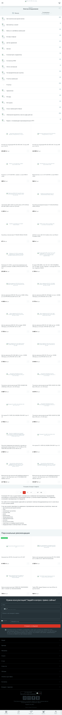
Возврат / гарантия (7, 687)
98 (41, 492)
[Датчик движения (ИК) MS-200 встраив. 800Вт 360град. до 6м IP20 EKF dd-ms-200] (15, 314)
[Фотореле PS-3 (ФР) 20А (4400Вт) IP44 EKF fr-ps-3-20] (15, 405)
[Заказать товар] (28, 151)
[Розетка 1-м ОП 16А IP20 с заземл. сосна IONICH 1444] (15, 164)
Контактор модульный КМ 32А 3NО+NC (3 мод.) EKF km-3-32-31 (15, 145)
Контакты (4, 682)
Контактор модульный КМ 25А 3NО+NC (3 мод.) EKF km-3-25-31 (46, 145)
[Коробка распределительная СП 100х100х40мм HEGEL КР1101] (46, 194)
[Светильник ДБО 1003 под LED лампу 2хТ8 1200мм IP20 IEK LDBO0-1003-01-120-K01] (15, 194)
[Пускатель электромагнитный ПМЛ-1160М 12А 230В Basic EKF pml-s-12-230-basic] (46, 375)
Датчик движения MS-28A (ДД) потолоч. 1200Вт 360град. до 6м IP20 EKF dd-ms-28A (14, 356)
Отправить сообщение (31, 626)
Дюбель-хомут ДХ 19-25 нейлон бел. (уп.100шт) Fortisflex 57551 (45, 235)
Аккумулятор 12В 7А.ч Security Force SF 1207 (13, 557)
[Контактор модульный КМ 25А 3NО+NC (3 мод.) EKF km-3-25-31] (46, 134)
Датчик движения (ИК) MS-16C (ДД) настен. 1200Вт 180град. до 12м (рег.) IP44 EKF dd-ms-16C (46, 325)
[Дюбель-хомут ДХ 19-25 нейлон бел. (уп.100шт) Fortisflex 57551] (46, 224)
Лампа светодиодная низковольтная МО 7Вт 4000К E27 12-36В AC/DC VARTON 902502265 (46, 557)
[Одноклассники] (38, 698)
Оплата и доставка (7, 676)
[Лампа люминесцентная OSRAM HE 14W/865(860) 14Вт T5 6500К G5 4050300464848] (15, 576)
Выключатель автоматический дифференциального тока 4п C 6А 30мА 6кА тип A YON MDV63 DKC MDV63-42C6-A (46, 477)
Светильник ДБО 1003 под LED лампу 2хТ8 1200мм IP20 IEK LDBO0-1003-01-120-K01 (15, 205)
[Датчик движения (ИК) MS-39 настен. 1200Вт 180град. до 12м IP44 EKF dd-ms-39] (46, 345)
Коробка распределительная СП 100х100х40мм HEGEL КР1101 (45, 205)
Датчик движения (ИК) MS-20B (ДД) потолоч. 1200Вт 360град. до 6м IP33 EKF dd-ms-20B (46, 295)
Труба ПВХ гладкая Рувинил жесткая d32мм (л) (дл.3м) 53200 (44, 588)
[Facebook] (33, 698)
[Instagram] (25, 698)
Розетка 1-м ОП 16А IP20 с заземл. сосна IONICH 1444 (14, 175)
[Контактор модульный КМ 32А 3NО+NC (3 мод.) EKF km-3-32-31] (15, 134)
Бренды (3, 645)
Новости (4, 666)
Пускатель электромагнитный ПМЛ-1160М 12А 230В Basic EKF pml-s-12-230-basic (46, 386)
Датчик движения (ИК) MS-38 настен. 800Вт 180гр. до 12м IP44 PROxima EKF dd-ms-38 (14, 295)
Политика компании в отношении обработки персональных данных (31, 701)
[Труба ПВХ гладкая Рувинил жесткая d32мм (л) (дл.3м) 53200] (46, 576)
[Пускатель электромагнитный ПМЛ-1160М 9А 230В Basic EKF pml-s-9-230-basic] (46, 405)
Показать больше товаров (31, 486)
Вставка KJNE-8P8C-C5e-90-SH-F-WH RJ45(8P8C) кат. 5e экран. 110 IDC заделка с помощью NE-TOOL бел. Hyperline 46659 (46, 266)
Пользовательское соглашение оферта (31, 702)
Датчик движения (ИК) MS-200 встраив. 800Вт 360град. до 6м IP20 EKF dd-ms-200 (13, 325)
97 (38, 492)
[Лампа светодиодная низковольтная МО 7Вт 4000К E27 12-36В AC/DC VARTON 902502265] (46, 546)
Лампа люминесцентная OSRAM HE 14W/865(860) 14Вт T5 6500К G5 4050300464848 (14, 588)
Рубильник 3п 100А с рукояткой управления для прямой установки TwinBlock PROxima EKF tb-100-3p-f (14, 266)
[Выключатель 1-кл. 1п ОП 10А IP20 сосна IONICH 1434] (46, 164)
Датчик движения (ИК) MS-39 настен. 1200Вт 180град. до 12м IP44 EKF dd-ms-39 (44, 356)
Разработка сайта (29, 704)
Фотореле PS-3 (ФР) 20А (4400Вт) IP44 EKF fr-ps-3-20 (15, 416)
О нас (3, 661)
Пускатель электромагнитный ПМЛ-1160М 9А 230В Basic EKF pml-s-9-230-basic (46, 416)
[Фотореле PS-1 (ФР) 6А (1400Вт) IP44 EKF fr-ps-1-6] (46, 435)
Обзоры (3, 671)
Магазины (4, 650)
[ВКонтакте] (29, 698)
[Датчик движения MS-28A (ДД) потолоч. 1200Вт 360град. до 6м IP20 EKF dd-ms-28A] (15, 345)
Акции (3, 640)
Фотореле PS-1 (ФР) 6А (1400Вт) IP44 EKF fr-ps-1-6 (46, 445)
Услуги (3, 656)
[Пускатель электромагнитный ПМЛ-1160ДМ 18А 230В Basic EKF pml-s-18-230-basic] (15, 375)
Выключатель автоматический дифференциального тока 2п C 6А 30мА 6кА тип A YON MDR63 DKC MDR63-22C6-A (15, 477)
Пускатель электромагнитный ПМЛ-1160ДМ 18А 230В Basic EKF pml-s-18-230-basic (14, 386)
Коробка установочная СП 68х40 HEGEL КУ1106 (14, 235)
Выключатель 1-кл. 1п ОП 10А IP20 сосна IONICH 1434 (45, 175)
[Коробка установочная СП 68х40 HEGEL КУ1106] (15, 224)
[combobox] (4, 609)
